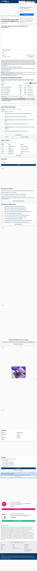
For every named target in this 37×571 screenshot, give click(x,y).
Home (1, 15)
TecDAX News (26, 526)
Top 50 (2, 435)
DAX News (17, 526)
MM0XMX (5, 96)
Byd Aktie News (22, 532)
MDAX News (22, 526)
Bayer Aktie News (29, 528)
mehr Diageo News (18, 134)
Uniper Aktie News (3, 534)
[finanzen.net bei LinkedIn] (19, 542)
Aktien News (7, 526)
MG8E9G (2, 96)
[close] (33, 4)
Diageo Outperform (11, 146)
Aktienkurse (3, 432)
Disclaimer (26, 548)
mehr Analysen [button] (18, 155)
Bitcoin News (29, 527)
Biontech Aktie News (28, 532)
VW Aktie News (3, 539)
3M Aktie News (32, 538)
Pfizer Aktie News (31, 534)
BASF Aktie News (23, 528)
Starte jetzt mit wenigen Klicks (6, 74)
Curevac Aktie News (30, 535)
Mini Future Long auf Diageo (6, 87)
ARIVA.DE (34, 557)
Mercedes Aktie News (12, 533)
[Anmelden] (35, 1)
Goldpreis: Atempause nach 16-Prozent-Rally (8, 192)
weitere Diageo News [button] (18, 224)
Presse (2, 548)
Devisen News (8, 527)
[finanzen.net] (6, 1)
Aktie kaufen (31, 56)
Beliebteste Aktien (20, 432)
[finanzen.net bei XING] (21, 542)
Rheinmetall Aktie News (10, 528)
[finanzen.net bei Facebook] (13, 542)
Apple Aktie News (17, 530)
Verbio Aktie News (27, 538)
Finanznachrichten (12, 526)
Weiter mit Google (27, 14)
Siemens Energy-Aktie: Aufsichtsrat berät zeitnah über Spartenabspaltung (13, 194)
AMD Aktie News (32, 533)
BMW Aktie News (30, 537)
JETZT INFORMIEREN (18, 509)
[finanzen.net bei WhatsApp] (23, 542)
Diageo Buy (10, 148)
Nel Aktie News (15, 536)
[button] (21, 1)
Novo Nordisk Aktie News (25, 534)
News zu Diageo (14, 15)
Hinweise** (15, 96)
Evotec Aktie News (10, 534)
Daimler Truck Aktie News (22, 536)
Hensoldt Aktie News (11, 531)
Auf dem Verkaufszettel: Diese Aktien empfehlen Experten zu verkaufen (13, 196)
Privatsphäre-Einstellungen (28, 550)
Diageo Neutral (11, 149)
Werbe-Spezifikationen (16, 548)
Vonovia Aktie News (26, 533)
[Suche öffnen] (33, 1)
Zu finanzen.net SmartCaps (18, 344)
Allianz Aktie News (24, 529)
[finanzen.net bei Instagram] (11, 542)
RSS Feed (6, 136)
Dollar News (13, 527)
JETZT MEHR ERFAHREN (18, 520)
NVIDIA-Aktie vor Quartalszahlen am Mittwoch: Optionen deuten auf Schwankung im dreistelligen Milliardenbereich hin (18, 198)
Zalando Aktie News (4, 538)
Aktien (5, 15)
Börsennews (2, 526)
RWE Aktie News (30, 531)
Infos (15, 75)
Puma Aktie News (3, 536)
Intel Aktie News (3, 535)
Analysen (9, 56)
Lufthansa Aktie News (9, 532)
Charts (3, 56)
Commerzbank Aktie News (25, 530)
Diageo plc (3, 54)
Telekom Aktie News (19, 537)
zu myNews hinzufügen (24, 136)
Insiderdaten (3, 437)
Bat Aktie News (24, 537)
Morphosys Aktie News (16, 534)
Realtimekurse (3, 434)
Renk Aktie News (3, 532)
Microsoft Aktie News (31, 529)
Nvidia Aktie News (3, 528)
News (6, 56)
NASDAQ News (3, 527)
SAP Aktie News (3, 530)
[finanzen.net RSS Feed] (25, 542)
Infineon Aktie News (18, 531)
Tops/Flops (18, 435)
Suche (18, 164)
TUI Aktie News (19, 529)
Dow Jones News (31, 526)
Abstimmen (18, 468)
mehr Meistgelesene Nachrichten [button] (18, 200)
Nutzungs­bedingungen (27, 549)
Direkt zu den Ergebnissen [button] (18, 470)
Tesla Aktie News (17, 528)
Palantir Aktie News (9, 535)
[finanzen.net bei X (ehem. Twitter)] (17, 542)
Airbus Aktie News (16, 532)
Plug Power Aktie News (4, 531)
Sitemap (2, 549)
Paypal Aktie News (25, 531)
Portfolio (2, 439)
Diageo (13, 60)
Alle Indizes (18, 434)
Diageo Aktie (9, 15)
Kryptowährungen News (23, 527)
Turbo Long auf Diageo (5, 88)
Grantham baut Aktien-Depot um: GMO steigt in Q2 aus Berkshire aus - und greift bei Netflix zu (17, 190)
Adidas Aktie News (9, 536)
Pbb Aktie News (21, 538)
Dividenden (19, 437)
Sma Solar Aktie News (30, 536)
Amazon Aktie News (4, 529)
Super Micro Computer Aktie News (12, 538)
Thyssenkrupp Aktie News (5, 533)
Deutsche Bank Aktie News (10, 530)
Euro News (17, 527)
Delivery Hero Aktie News (4, 537)
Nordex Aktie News (19, 533)
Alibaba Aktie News (12, 537)
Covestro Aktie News (16, 535)
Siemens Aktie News (23, 535)
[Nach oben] (34, 570)
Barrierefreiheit (26, 551)
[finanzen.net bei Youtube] (15, 542)
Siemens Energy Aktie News (11, 529)
